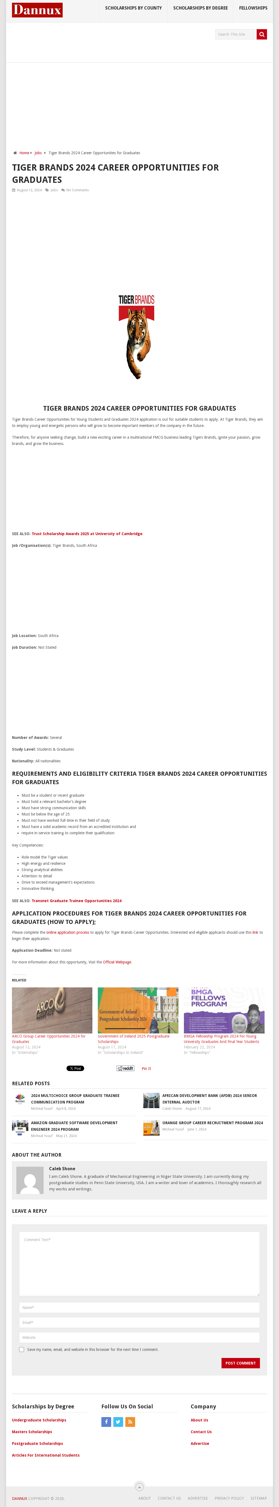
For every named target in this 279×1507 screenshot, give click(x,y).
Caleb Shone (172, 1108)
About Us (199, 1420)
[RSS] (130, 1422)
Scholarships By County (133, 8)
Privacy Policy (229, 1498)
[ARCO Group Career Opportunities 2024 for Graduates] (52, 1010)
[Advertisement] (111, 41)
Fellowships (253, 8)
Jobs (54, 190)
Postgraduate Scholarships (37, 1443)
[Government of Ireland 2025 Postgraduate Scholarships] (138, 1010)
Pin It (146, 1068)
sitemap (259, 1498)
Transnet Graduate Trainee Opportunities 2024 (77, 901)
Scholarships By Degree (200, 8)
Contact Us (201, 1432)
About (144, 1498)
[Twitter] (118, 1422)
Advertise (200, 1443)
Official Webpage (117, 962)
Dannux (19, 1498)
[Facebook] (106, 1422)
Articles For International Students (46, 1455)
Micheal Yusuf (42, 1108)
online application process (67, 932)
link (255, 932)
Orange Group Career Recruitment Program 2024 (212, 1123)
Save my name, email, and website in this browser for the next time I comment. (93, 1349)
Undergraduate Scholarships (39, 1420)
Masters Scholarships (32, 1432)
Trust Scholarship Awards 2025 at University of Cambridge (87, 534)
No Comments (77, 190)
